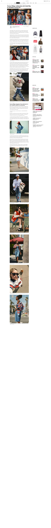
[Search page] (48, 1)
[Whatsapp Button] (28, 26)
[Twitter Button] (24, 26)
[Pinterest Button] (27, 26)
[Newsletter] (47, 1)
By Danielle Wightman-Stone (16, 26)
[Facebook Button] (25, 26)
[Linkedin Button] (26, 26)
